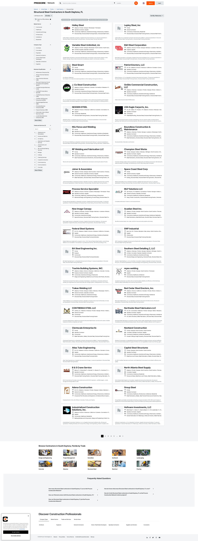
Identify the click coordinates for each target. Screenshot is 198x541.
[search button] (136, 3)
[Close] (28, 516)
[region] (15, 527)
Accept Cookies (15, 532)
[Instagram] (156, 537)
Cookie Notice (22, 529)
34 (120, 436)
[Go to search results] (50, 129)
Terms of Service (70, 536)
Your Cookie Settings (16, 535)
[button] (35, 27)
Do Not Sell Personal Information (82, 536)
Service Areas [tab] (77, 519)
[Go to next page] (123, 436)
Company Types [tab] (44, 519)
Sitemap (92, 536)
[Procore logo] (40, 3)
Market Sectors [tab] (54, 519)
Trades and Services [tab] (66, 519)
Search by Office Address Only (43, 20)
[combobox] (125, 3)
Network (51, 3)
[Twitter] (153, 537)
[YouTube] (159, 537)
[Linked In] (147, 537)
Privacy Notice (62, 536)
